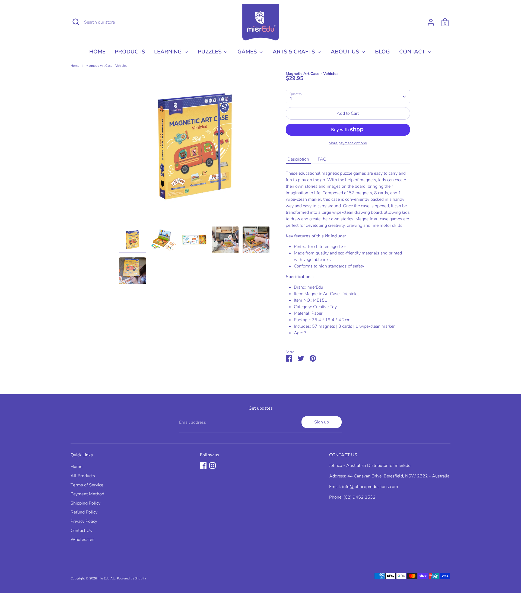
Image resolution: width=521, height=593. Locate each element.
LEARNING (168, 51)
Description (298, 159)
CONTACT (413, 51)
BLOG (382, 51)
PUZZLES (210, 51)
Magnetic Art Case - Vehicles (106, 65)
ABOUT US (345, 51)
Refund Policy (84, 512)
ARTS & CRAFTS (294, 51)
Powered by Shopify (131, 578)
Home (75, 65)
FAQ (322, 159)
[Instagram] (212, 465)
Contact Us (81, 531)
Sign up (321, 422)
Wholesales (82, 540)
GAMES (247, 51)
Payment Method (87, 494)
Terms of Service (87, 485)
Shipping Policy (85, 503)
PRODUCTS (130, 51)
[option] (194, 149)
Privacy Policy (84, 521)
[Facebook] (203, 465)
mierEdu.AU (106, 578)
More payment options (348, 143)
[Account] (430, 22)
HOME (97, 51)
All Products (83, 476)
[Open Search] (76, 22)
